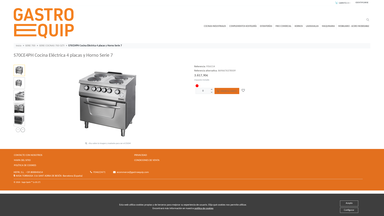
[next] (23, 130)
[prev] (18, 130)
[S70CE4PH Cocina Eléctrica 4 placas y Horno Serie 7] (19, 70)
